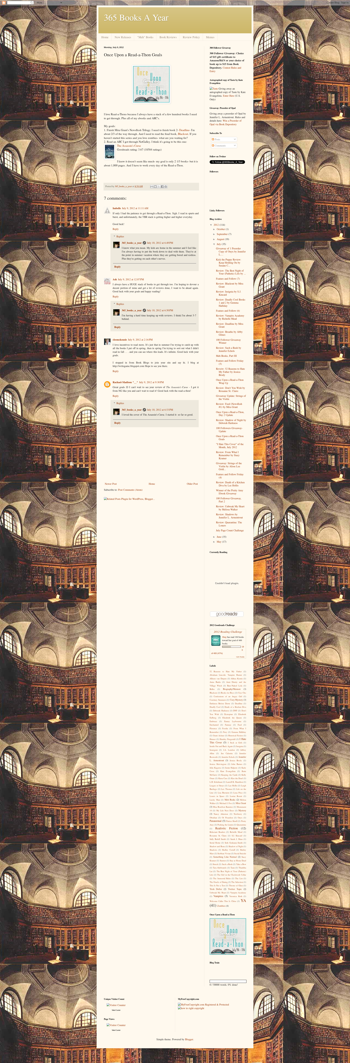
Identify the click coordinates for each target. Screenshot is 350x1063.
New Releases (123, 37)
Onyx (240, 817)
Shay (224, 636)
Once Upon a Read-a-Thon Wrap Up (230, 381)
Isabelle (117, 208)
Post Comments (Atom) (130, 489)
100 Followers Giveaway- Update (229, 429)
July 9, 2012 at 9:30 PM (151, 382)
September (222, 234)
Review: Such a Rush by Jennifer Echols (228, 349)
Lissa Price (238, 792)
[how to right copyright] (191, 1008)
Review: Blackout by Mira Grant (229, 285)
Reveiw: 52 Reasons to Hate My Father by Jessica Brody (230, 372)
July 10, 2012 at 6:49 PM (160, 242)
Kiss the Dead (237, 778)
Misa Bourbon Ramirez (223, 806)
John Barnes (236, 764)
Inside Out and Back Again (221, 746)
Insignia (239, 746)
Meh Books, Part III (226, 355)
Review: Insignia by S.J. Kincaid (228, 293)
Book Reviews (168, 37)
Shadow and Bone (217, 846)
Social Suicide (240, 853)
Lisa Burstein (223, 792)
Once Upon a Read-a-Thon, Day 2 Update (230, 413)
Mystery (242, 810)
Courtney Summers (218, 699)
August (221, 239)
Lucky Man (215, 799)
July (219, 244)
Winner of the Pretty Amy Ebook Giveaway (229, 492)
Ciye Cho (242, 692)
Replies (120, 236)
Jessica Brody (236, 760)
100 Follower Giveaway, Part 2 (228, 500)
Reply (116, 229)
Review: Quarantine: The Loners (229, 524)
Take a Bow (241, 864)
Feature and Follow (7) (228, 278)
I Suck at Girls (235, 742)
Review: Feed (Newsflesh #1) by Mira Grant (229, 405)
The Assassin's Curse (129, 145)
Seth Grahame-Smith (234, 842)
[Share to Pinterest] (166, 186)
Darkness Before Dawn (220, 703)
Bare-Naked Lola (234, 685)
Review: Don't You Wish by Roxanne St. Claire (230, 389)
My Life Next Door (225, 810)
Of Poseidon (227, 817)
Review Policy (191, 37)
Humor (213, 739)
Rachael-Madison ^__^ (125, 382)
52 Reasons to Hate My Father (226, 671)
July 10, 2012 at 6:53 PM (160, 409)
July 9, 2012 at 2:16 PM (140, 339)
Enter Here (228, 95)
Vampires (218, 896)
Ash (115, 279)
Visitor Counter (116, 1010)
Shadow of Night (236, 846)
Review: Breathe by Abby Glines (229, 333)
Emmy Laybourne (232, 721)
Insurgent (214, 749)
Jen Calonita (227, 753)
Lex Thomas (226, 789)
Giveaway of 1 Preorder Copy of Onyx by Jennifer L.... (231, 251)
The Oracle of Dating (219, 882)
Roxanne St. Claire (218, 835)
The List (238, 878)
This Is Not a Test (217, 885)
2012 (216, 224)
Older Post (192, 483)
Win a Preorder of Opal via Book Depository (226, 122)
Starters (223, 860)
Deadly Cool (215, 707)
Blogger (189, 1039)
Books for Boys (227, 692)
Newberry (238, 814)
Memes (210, 37)
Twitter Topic (235, 889)
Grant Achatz (218, 735)
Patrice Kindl (231, 821)
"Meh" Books (145, 37)
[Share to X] (159, 186)
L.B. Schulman (216, 782)
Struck (215, 864)
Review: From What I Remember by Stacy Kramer (228, 455)
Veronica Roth (235, 896)
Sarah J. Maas (236, 839)
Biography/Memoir (232, 689)
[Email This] (152, 186)
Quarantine (241, 824)
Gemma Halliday (239, 732)
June (219, 536)
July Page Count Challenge (230, 530)
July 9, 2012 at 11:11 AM (135, 208)
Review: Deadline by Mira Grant (229, 325)
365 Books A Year (136, 17)
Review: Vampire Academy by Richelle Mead (230, 317)
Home (104, 37)
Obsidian (213, 817)
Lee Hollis (232, 785)
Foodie (225, 728)
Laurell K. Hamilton (234, 782)
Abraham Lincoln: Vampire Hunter (226, 674)
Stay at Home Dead (238, 860)
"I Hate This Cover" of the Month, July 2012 (230, 445)
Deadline (184, 130)
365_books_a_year (132, 243)
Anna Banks (215, 682)
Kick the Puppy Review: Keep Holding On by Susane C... (228, 262)
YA (243, 900)
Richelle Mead (236, 832)
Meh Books (230, 799)
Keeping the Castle (229, 774)
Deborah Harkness (221, 710)
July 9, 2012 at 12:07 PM (131, 279)
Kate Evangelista (228, 771)
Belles (212, 689)
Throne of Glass (236, 885)
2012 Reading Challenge (228, 631)
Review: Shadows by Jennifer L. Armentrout (229, 516)
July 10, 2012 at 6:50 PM (160, 310)
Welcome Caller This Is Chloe (223, 901)
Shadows (213, 849)
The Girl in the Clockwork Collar (231, 874)
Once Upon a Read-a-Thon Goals (230, 437)
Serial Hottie (215, 842)
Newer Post (111, 483)
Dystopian (228, 714)
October (221, 229)
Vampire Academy (238, 892)
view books (240, 656)
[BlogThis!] (155, 186)
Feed (240, 724)
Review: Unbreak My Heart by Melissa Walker (230, 508)
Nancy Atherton (221, 814)
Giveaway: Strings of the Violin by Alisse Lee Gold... (229, 466)
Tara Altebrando (220, 867)
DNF (235, 710)
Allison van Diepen (218, 678)
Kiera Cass (222, 778)
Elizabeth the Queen (232, 717)
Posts (217, 139)
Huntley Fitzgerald (228, 739)
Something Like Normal (225, 856)
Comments (220, 145)
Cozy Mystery (236, 699)
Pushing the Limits (225, 824)
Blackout (183, 134)
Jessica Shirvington (218, 764)
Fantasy (228, 724)
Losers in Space (217, 796)
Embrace (213, 721)
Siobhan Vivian (224, 853)
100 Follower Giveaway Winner (228, 341)
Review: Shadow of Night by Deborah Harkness (231, 421)
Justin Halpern (231, 767)
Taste (233, 867)
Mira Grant (241, 803)
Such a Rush (227, 864)
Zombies (221, 905)
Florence (213, 728)
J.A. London (229, 749)
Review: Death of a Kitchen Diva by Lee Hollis (230, 484)
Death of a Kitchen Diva (235, 707)
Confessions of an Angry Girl (228, 696)
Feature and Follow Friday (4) (230, 476)
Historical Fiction (235, 735)
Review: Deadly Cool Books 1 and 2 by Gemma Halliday (230, 302)
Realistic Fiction (226, 828)
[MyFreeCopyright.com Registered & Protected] (203, 1004)
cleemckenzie (120, 339)
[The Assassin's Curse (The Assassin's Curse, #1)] (110, 152)
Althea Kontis (237, 678)
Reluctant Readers (217, 832)
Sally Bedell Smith (218, 839)
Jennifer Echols (228, 757)
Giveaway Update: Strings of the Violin (231, 397)
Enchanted (214, 724)
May (219, 541)
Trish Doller (216, 889)
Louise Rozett (236, 796)
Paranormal (215, 821)
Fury (225, 732)
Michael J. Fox (225, 803)
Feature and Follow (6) (228, 310)
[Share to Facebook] (162, 186)
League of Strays (217, 785)
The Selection (237, 882)
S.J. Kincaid (237, 835)
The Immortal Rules (222, 878)
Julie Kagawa (215, 767)
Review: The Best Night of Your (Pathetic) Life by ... (231, 272)
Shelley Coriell (228, 849)
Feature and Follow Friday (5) (230, 362)
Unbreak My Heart (218, 892)
